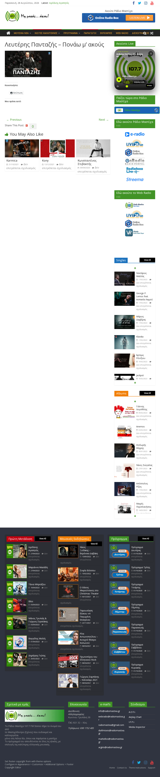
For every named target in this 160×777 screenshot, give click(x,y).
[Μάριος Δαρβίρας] (124, 296)
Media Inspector (137, 726)
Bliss (30, 601)
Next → (104, 119)
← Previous (14, 119)
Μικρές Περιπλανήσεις (143, 485)
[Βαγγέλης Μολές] (17, 636)
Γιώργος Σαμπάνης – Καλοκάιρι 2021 (89, 678)
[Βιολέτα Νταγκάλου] (124, 373)
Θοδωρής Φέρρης (141, 426)
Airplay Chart (135, 717)
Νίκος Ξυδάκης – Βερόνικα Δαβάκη (89, 550)
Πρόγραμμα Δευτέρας (137, 549)
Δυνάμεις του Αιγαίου (143, 505)
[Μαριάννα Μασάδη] (17, 565)
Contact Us (122, 767)
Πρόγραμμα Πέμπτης (137, 606)
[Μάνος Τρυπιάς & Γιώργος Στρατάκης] (17, 616)
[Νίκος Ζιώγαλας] (124, 445)
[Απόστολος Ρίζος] (124, 463)
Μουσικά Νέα (21, 33)
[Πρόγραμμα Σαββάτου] (119, 643)
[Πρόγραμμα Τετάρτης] (119, 582)
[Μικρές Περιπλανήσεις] (124, 483)
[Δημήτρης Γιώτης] (17, 653)
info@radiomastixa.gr (109, 711)
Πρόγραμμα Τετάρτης (137, 586)
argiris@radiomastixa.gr (110, 747)
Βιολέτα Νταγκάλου (142, 375)
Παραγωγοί (90, 33)
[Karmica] (22, 141)
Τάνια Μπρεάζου (37, 584)
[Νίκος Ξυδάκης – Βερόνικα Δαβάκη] (68, 545)
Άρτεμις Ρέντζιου (140, 336)
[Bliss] (17, 599)
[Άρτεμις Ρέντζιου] (124, 335)
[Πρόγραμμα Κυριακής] (119, 662)
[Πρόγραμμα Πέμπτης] (119, 602)
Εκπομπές (106, 33)
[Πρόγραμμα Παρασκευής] (119, 622)
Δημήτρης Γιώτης (36, 655)
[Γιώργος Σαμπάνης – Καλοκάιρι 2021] (68, 675)
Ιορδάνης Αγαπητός (59, 2)
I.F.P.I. (132, 721)
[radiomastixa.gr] (8, 33)
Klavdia (139, 316)
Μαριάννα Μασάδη (38, 567)
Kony (45, 160)
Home (112, 767)
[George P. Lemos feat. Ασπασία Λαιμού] (124, 273)
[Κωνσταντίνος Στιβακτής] (93, 141)
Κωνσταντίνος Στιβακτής (87, 162)
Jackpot (140, 355)
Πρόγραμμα (70, 33)
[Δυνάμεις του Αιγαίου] (124, 503)
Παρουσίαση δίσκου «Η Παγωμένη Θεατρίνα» (86, 615)
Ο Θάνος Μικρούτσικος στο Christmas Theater (89, 590)
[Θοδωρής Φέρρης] (124, 424)
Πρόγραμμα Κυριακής (137, 666)
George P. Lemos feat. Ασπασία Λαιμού (144, 276)
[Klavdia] (124, 316)
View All (147, 260)
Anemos (140, 406)
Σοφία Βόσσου (87, 570)
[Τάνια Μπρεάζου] (17, 582)
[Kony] (57, 141)
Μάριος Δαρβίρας (141, 298)
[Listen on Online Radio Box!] (118, 15)
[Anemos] (124, 406)
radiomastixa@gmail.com (111, 724)
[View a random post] (151, 33)
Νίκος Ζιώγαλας (144, 444)
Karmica (11, 160)
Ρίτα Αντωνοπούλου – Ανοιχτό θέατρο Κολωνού (89, 638)
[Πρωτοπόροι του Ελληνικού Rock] (68, 655)
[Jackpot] (124, 355)
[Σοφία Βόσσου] (68, 568)
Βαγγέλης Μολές (37, 638)
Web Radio (122, 33)
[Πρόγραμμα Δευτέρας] (119, 545)
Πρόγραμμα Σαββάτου (137, 646)
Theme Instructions (137, 767)
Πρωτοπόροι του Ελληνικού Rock (88, 658)
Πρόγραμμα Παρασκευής (137, 626)
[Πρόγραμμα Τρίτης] (119, 565)
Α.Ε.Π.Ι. (132, 712)
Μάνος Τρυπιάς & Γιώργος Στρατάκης (38, 620)
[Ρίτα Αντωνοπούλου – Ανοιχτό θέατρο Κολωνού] (68, 632)
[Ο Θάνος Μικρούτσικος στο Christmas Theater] (68, 585)
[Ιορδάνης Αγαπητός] (17, 545)
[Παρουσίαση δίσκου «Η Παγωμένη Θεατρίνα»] (68, 608)
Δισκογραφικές (140, 33)
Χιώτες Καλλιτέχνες (46, 33)
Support (151, 767)
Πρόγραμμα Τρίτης (140, 567)
